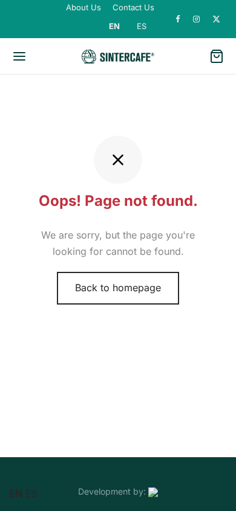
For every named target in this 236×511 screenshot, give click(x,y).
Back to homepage (118, 288)
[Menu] (19, 56)
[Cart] (216, 56)
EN (114, 26)
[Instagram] (196, 19)
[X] (216, 19)
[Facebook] (178, 19)
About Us (83, 7)
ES (141, 26)
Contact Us (133, 7)
